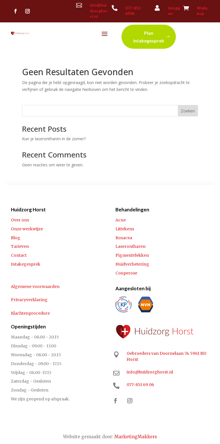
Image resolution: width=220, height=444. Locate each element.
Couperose (126, 273)
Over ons (20, 220)
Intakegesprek (25, 264)
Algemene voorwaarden (35, 286)
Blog (15, 237)
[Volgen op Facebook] (15, 11)
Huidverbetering (132, 264)
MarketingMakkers (135, 436)
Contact (19, 255)
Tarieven (20, 246)
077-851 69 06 (140, 384)
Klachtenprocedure (30, 313)
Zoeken (188, 111)
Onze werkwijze (27, 228)
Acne (120, 220)
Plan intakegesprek (148, 36)
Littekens (124, 228)
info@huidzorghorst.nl (98, 11)
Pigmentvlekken (132, 255)
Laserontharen (130, 246)
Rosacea (123, 237)
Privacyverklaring (29, 299)
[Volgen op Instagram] (27, 11)
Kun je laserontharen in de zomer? (54, 138)
